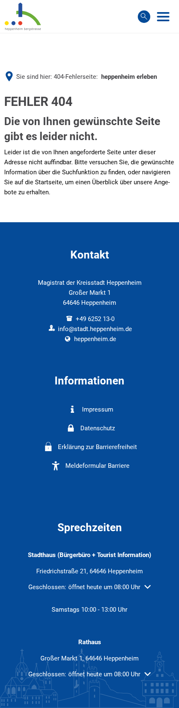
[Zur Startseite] (23, 16)
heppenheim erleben (129, 76)
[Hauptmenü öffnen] (163, 16)
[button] (89, 587)
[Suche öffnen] (144, 16)
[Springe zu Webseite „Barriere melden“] (92, 484)
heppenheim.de (95, 339)
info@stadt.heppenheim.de (95, 329)
